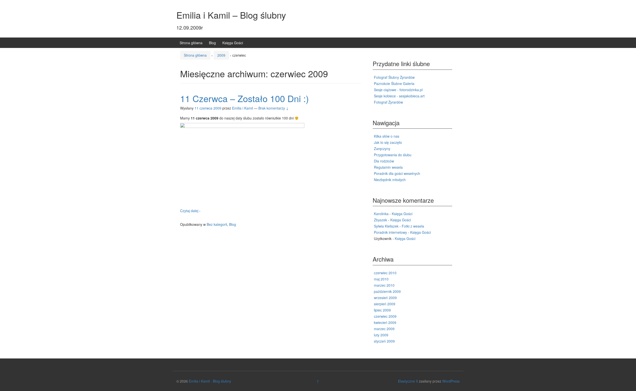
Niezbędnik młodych (390, 179)
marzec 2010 (384, 285)
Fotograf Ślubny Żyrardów (394, 77)
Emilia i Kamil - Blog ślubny (210, 381)
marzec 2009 (384, 328)
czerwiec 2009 (385, 316)
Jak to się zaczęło (388, 142)
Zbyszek (380, 219)
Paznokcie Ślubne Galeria (394, 83)
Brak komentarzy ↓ (273, 108)
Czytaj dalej (190, 210)
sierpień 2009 (384, 303)
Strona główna (191, 42)
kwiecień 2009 (385, 322)
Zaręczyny (382, 148)
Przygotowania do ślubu (392, 154)
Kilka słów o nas (386, 136)
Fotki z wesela (413, 226)
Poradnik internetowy (390, 232)
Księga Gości (232, 42)
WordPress (451, 381)
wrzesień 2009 (385, 297)
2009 (221, 55)
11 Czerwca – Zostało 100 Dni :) (244, 98)
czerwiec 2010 (385, 272)
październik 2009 (387, 291)
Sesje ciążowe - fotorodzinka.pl (398, 89)
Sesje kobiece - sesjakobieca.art (399, 95)
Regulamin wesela (388, 167)
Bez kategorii (217, 224)
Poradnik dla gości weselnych (397, 173)
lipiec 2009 (382, 310)
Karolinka (381, 213)
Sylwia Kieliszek (386, 226)
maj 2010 (381, 278)
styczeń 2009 (384, 341)
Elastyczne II (408, 381)
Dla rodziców (384, 160)
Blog (212, 42)
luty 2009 (381, 334)
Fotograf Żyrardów (388, 102)
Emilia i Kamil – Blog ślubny (231, 14)
